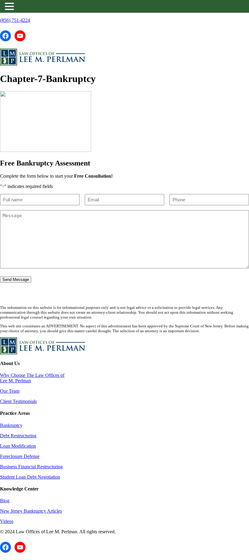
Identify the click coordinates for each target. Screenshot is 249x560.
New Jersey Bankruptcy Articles (31, 511)
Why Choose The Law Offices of (32, 375)
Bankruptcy (11, 425)
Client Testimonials (18, 401)
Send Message (15, 279)
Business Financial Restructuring (31, 466)
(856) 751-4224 (15, 20)
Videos (6, 521)
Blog (4, 500)
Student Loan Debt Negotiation (30, 477)
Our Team (9, 391)
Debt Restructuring (18, 435)
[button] (10, 6)
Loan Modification (18, 446)
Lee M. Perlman (15, 380)
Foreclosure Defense (19, 456)
